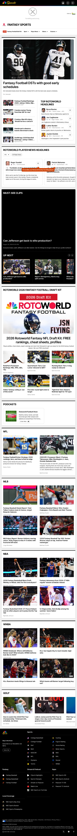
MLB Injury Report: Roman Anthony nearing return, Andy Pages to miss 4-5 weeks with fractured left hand (19, 540)
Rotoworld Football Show (28, 412)
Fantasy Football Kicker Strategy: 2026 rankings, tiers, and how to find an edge (18, 458)
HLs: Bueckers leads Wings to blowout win (19, 681)
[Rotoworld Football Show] (11, 416)
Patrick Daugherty (8, 372)
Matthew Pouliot (44, 513)
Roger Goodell (16, 162)
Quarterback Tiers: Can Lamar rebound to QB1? (37, 367)
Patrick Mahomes (58, 162)
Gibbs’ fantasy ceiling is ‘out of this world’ (13, 391)
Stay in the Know (7, 740)
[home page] (9, 3)
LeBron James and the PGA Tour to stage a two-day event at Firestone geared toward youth (48, 719)
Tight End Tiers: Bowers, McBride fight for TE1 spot (61, 391)
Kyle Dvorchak (18, 141)
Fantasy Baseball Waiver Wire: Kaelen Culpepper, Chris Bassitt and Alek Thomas (56, 509)
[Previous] (69, 255)
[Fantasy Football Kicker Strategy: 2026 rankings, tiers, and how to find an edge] (20, 445)
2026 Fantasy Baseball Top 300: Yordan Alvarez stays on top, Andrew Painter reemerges (55, 540)
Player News (34, 31)
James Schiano (7, 515)
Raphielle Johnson (8, 585)
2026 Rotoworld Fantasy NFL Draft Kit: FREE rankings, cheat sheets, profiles (38, 340)
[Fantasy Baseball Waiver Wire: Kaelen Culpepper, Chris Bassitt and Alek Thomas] (57, 495)
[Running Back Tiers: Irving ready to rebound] (63, 357)
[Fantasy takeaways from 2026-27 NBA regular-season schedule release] (57, 567)
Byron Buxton (51, 109)
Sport (25, 31)
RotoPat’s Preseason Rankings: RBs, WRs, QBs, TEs (13, 368)
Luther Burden (51, 126)
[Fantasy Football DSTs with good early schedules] (38, 59)
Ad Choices (48, 820)
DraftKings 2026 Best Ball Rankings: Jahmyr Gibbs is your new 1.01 (24, 139)
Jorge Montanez (7, 545)
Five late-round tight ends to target (38, 391)
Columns (52, 31)
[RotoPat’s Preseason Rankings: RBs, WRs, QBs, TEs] (14, 357)
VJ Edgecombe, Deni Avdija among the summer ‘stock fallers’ (54, 610)
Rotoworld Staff (18, 104)
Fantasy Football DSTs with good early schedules (31, 85)
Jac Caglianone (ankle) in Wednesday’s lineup (55, 122)
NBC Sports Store (32, 820)
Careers (11, 820)
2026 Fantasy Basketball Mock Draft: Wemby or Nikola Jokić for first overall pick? (20, 581)
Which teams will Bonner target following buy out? (57, 682)
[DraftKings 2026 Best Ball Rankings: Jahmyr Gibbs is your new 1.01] (8, 139)
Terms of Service (28, 821)
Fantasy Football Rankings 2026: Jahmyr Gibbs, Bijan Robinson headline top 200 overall (24, 102)
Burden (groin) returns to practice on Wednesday (56, 130)
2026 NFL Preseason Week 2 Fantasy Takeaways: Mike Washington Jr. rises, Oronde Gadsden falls (54, 459)
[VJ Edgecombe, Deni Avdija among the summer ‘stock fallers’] (57, 595)
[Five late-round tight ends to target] (38, 381)
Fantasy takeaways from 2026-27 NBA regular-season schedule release (54, 581)
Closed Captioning (19, 820)
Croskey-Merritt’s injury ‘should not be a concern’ (23, 120)
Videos (44, 31)
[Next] (72, 255)
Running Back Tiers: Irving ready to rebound (62, 367)
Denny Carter (31, 394)
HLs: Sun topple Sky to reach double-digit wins (55, 652)
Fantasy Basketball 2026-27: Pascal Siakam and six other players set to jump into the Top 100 (20, 611)
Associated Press (40, 723)
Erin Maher (6, 723)
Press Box (41, 820)
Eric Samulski (7, 94)
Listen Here (23, 421)
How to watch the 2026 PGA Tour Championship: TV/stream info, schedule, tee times (16, 719)
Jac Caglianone (52, 117)
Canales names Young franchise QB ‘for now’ (22, 111)
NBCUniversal (13, 824)
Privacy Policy (56, 820)
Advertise (5, 820)
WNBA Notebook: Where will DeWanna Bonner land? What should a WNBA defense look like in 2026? (19, 653)
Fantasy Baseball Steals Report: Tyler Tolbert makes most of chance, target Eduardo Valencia (17, 510)
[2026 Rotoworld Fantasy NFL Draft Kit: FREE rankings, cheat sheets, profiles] (38, 314)
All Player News (16, 154)
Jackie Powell (7, 657)
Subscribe (6, 750)
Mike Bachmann (70, 721)
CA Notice (20, 821)
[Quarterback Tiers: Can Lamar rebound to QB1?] (38, 357)
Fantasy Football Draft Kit (12, 31)
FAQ (26, 820)
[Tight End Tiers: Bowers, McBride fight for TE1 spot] (63, 381)
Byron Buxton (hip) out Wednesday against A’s (55, 114)
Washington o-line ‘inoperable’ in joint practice (55, 138)
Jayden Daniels (52, 134)
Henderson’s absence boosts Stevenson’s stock (23, 129)
